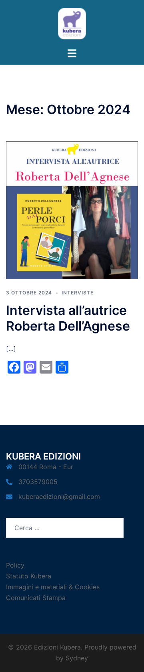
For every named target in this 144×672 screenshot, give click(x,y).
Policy (15, 565)
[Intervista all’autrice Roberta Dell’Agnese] (72, 210)
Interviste (78, 293)
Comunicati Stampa (36, 598)
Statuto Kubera (28, 576)
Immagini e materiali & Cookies (53, 587)
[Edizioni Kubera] (72, 23)
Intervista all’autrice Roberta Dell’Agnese (68, 317)
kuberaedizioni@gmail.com (59, 496)
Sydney (77, 658)
